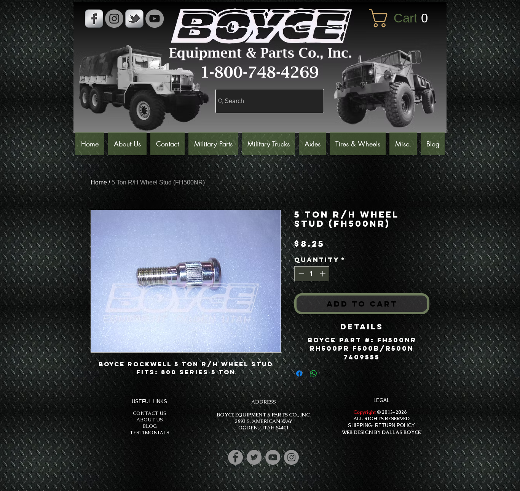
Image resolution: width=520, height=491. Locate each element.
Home (99, 182)
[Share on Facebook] (299, 373)
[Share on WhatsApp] (313, 373)
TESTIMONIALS (149, 432)
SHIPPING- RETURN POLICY (381, 425)
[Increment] (323, 274)
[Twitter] (254, 457)
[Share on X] (328, 373)
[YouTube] (154, 19)
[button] (404, 18)
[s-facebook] (94, 19)
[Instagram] (291, 457)
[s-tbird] (134, 19)
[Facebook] (235, 457)
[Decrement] (300, 274)
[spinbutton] (312, 274)
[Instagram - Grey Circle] (114, 19)
